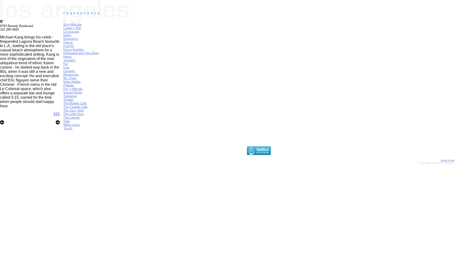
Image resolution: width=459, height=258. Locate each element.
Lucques (69, 71)
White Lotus (71, 125)
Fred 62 (68, 46)
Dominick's (70, 39)
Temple (68, 100)
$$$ (56, 114)
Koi (65, 64)
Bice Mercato (72, 24)
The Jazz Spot (73, 110)
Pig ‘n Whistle (72, 89)
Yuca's (67, 128)
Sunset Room (72, 92)
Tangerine (70, 96)
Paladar (68, 85)
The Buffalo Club (75, 103)
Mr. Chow (69, 78)
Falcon (68, 42)
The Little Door (73, 114)
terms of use (447, 160)
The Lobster (71, 117)
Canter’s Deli (72, 28)
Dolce (67, 35)
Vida (66, 121)
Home (67, 57)
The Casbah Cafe (75, 107)
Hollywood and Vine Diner (81, 53)
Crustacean (71, 31)
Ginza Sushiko (73, 49)
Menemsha (71, 74)
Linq (66, 67)
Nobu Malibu (72, 82)
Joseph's (69, 60)
